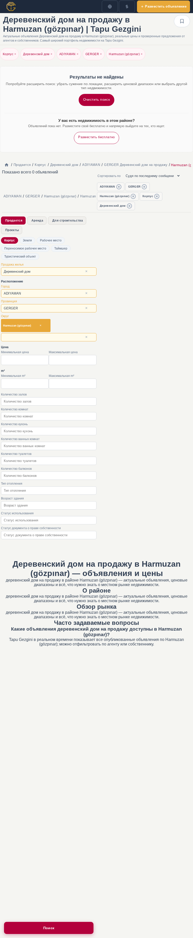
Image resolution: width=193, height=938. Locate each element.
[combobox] (48, 271)
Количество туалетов (16, 454)
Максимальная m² (61, 376)
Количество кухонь (14, 424)
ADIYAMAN (68, 54)
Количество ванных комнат (20, 439)
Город (5, 286)
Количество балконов (16, 469)
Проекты (12, 230)
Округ (5, 316)
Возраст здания (12, 498)
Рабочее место (51, 240)
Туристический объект (20, 256)
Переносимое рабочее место (25, 248)
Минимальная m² (13, 376)
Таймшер (60, 248)
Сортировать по (109, 176)
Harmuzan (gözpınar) (125, 54)
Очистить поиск (96, 99)
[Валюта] (127, 7)
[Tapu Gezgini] (11, 7)
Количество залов (14, 394)
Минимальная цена (15, 352)
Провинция (9, 301)
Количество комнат (14, 409)
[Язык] (110, 7)
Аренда (37, 220)
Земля (27, 240)
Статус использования (17, 513)
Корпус (9, 54)
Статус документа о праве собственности (31, 528)
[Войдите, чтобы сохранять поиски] (182, 21)
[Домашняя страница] (7, 165)
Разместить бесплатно (96, 137)
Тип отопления (11, 483)
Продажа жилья (12, 264)
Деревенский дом (37, 54)
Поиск (49, 928)
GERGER (93, 54)
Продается (13, 220)
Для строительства (67, 220)
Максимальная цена (63, 352)
